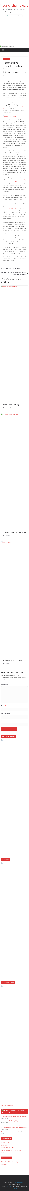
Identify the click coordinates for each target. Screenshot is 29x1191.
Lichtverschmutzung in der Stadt (14, 532)
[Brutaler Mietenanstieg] (14, 286)
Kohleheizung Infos (6, 1152)
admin (15, 79)
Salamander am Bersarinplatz (11, 268)
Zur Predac (4, 1145)
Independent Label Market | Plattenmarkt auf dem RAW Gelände (13, 273)
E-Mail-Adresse (6, 713)
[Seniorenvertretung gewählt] (14, 542)
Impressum (4, 1164)
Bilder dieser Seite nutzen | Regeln (10, 1162)
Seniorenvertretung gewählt (13, 660)
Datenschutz (4, 1167)
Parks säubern (5, 1142)
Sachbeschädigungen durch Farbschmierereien (13, 1116)
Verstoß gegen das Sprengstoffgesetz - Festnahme (14, 1121)
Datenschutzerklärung (7, 1105)
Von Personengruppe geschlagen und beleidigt (13, 1127)
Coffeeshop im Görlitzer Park (11, 201)
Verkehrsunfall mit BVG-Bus (8, 1125)
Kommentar (5, 684)
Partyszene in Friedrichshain (11, 209)
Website (3, 721)
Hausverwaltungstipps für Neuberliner (11, 1150)
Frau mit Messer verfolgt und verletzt (10, 1132)
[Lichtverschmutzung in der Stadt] (14, 414)
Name (3, 706)
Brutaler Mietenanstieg (11, 405)
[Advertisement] (14, 32)
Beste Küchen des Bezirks (8, 1147)
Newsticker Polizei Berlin (9, 1113)
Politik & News (6, 59)
